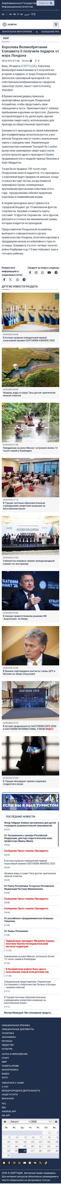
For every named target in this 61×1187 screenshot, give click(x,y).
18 (16, 1146)
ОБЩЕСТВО (8, 1045)
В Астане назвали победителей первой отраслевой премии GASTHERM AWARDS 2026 (29, 339)
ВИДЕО (5, 1073)
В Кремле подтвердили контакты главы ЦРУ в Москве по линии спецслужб (29, 672)
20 (32, 1146)
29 (48, 1151)
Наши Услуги (10, 1094)
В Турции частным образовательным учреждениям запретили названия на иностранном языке (24, 506)
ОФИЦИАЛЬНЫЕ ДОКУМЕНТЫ (18, 1029)
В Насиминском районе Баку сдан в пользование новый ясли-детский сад (27, 970)
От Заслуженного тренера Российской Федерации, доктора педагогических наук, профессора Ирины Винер (28, 838)
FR (18, 14)
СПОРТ (5, 1058)
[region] (31, 917)
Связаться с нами (13, 1082)
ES (21, 14)
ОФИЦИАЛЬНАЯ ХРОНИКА (16, 1025)
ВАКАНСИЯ (8, 1098)
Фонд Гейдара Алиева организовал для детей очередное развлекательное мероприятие (30, 824)
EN (10, 14)
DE (14, 14)
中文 (33, 14)
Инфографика (10, 1069)
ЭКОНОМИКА (9, 1037)
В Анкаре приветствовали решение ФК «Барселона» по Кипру (25, 617)
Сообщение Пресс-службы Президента (26, 850)
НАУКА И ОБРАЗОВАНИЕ (15, 1054)
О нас (5, 1086)
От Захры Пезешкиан (16, 931)
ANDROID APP (9, 1111)
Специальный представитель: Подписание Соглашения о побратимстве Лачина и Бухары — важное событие (30, 984)
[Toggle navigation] (55, 24)
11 (16, 1142)
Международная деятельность (21, 1090)
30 (57, 1151)
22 (48, 1146)
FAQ (4, 1103)
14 (40, 1142)
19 (25, 1146)
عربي (27, 14)
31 (8, 1155)
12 (25, 1142)
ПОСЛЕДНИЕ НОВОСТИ (20, 816)
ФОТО (5, 1077)
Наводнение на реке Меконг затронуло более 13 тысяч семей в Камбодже (30, 449)
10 (8, 1142)
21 (40, 1146)
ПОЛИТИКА (8, 1033)
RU (7, 14)
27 (32, 1151)
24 (8, 1151)
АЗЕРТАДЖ (28, 66)
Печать (26, 61)
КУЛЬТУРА (7, 1049)
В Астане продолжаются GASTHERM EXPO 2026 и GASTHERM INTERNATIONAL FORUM (29, 727)
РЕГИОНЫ (7, 1041)
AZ (3, 14)
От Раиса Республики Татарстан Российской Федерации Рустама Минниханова (29, 887)
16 (57, 1142)
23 (57, 1146)
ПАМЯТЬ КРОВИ (10, 1066)
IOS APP (6, 1115)
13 (32, 1142)
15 (48, 1142)
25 (16, 1151)
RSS (4, 1107)
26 (25, 1151)
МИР (6, 38)
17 (8, 1146)
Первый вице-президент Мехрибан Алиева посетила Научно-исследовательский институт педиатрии (30, 943)
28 (40, 1151)
